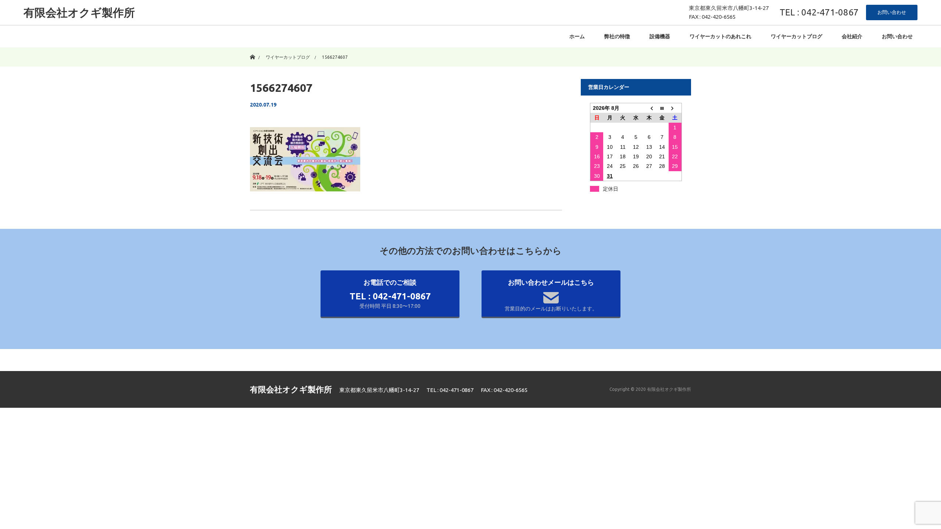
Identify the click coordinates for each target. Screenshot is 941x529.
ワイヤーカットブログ (796, 36)
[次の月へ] (675, 108)
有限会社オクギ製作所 (79, 12)
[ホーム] (252, 50)
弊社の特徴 (617, 36)
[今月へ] (662, 108)
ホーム (577, 36)
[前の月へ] (649, 108)
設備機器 (660, 36)
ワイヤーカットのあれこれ (720, 36)
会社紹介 (852, 36)
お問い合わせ (891, 12)
